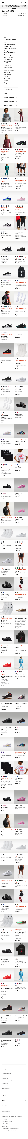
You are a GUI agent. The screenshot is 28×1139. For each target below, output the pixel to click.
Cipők (5, 37)
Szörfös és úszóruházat (7, 73)
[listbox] (19, 14)
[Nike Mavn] (7, 141)
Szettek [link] (6, 42)
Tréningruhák (7, 65)
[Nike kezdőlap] (4, 2)
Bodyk (6, 83)
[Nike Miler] (7, 115)
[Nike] (7, 298)
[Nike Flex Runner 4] (7, 272)
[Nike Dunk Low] (7, 223)
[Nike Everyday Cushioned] (7, 404)
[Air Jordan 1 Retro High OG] (7, 695)
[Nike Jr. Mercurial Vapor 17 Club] (7, 663)
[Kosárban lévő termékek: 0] (25, 2)
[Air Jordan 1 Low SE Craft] (7, 719)
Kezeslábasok (8, 67)
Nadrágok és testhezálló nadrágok (10, 51)
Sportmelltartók (8, 57)
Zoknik (6, 76)
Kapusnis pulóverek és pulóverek (9, 45)
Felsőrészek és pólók (10, 39)
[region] (14, 81)
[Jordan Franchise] (7, 584)
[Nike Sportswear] (7, 170)
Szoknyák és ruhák (9, 70)
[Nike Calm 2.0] (7, 485)
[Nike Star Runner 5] (7, 198)
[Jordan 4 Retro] (7, 350)
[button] (11, 89)
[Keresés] (22, 2)
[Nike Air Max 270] (7, 248)
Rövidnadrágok (8, 55)
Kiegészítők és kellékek (8, 79)
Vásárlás (14, 8)
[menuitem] (5, 1119)
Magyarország (6, 1111)
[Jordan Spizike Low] (7, 560)
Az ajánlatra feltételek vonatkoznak (18, 6)
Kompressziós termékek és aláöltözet (8, 61)
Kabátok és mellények (10, 48)
